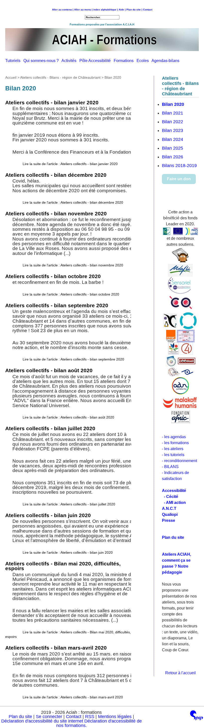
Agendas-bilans (166, 61)
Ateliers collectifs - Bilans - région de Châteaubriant (60, 77)
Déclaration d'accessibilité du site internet (42, 721)
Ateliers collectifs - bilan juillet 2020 (50, 428)
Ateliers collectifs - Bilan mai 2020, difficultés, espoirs (63, 566)
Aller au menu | (83, 9)
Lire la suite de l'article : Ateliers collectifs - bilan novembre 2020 (73, 265)
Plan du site (20, 716)
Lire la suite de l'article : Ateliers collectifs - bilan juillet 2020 (69, 504)
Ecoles (144, 61)
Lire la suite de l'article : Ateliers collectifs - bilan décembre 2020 (73, 202)
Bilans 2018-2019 (179, 165)
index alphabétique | (105, 9)
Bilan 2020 (173, 104)
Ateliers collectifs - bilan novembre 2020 (56, 213)
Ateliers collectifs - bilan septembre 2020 (56, 305)
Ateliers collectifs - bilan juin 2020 (48, 515)
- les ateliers (172, 449)
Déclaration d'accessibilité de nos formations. (99, 723)
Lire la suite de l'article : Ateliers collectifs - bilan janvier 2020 (70, 164)
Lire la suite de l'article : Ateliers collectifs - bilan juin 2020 (68, 552)
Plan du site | (134, 9)
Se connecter (49, 716)
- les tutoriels (173, 455)
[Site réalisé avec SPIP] (196, 716)
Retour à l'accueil (180, 673)
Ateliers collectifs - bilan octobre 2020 (53, 276)
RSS (90, 716)
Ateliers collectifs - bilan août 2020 (49, 370)
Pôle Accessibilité (96, 61)
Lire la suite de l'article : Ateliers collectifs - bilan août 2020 (68, 417)
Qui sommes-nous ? (42, 61)
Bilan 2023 (172, 130)
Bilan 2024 (172, 139)
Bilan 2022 (172, 121)
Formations (125, 61)
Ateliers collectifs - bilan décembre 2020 (55, 175)
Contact (147, 9)
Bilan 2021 (172, 113)
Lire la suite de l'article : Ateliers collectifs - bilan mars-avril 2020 (73, 697)
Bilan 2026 (172, 156)
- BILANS (170, 467)
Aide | (122, 9)
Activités (70, 61)
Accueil (10, 77)
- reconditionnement (179, 461)
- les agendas (174, 437)
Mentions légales (115, 716)
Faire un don (179, 179)
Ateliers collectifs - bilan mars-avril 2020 (56, 648)
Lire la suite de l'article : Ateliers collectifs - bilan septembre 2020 (73, 359)
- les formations (175, 443)
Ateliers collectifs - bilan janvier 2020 (52, 102)
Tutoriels (14, 61)
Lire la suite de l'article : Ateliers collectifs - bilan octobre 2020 (71, 294)
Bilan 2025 (172, 148)
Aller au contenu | (62, 9)
